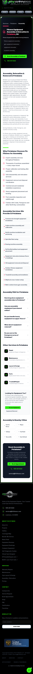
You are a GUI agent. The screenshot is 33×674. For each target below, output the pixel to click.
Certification (6, 605)
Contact (28, 12)
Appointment (6, 662)
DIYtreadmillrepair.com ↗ (9, 557)
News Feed (5, 539)
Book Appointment (18, 464)
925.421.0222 (11, 61)
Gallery (4, 531)
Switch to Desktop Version (17, 665)
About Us (5, 525)
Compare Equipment (8, 548)
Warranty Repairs (7, 569)
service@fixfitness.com (16, 473)
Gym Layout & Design (8, 575)
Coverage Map (6, 533)
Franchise (5, 608)
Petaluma (13, 23)
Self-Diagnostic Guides (9, 551)
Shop (20, 12)
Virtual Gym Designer (8, 554)
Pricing (4, 581)
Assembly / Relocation (9, 578)
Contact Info (6, 591)
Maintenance (6, 572)
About (4, 12)
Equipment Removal (11, 411)
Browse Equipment (14, 407)
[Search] (30, 8)
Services (12, 12)
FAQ (3, 602)
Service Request (7, 593)
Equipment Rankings (8, 545)
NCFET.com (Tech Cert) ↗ (10, 560)
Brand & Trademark (20, 662)
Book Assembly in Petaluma (16, 56)
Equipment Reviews (8, 542)
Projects (4, 528)
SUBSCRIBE (16, 626)
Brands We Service (8, 536)
